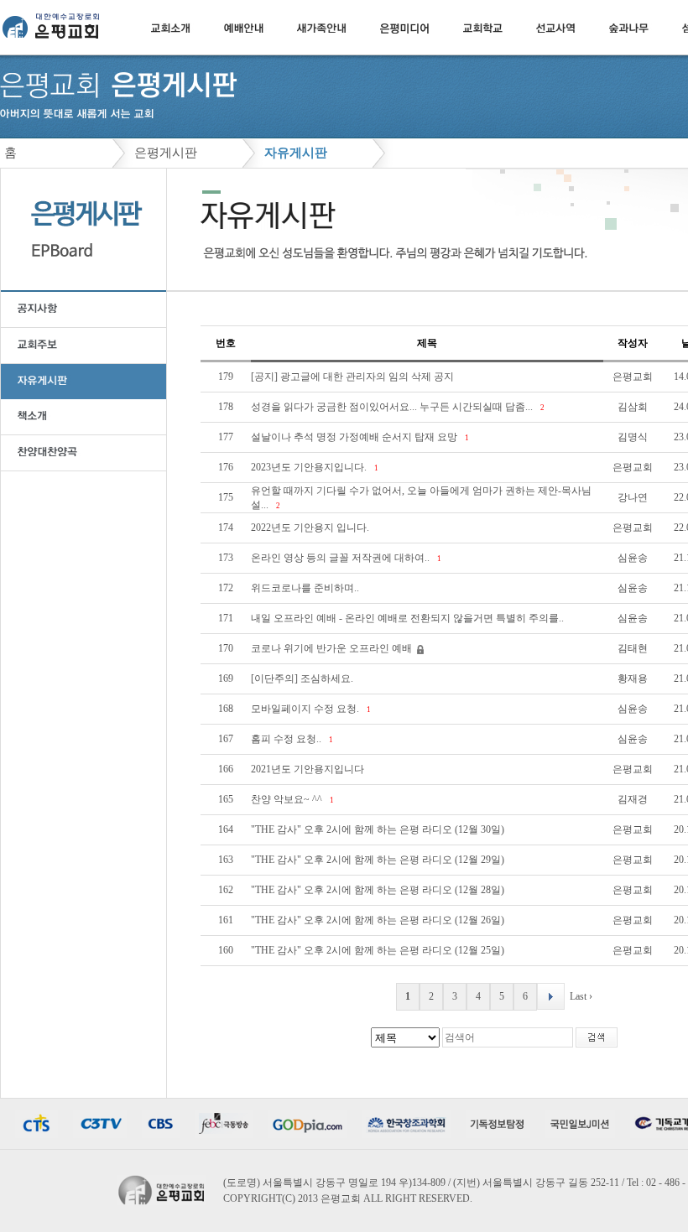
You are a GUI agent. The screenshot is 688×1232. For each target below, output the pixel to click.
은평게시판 (165, 152)
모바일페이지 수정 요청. (306, 709)
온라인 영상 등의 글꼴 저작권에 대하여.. (341, 558)
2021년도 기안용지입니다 (309, 769)
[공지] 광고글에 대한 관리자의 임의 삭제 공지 (353, 376)
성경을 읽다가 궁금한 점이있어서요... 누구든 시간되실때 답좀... (393, 407)
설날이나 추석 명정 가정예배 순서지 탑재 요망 (355, 437)
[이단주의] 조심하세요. (303, 678)
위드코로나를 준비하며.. (306, 588)
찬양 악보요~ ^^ (288, 799)
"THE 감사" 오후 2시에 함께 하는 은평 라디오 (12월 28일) (379, 890)
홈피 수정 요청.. (287, 739)
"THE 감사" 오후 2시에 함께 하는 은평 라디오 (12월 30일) (379, 829)
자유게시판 (295, 152)
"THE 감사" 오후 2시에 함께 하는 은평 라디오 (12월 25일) (379, 950)
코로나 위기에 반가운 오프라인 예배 (332, 648)
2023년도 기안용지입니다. (310, 467)
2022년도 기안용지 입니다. (311, 527)
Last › (581, 996)
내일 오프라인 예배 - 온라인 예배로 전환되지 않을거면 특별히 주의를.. (408, 618)
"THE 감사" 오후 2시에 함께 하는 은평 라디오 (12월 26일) (379, 920)
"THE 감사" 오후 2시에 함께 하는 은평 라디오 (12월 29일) (379, 860)
